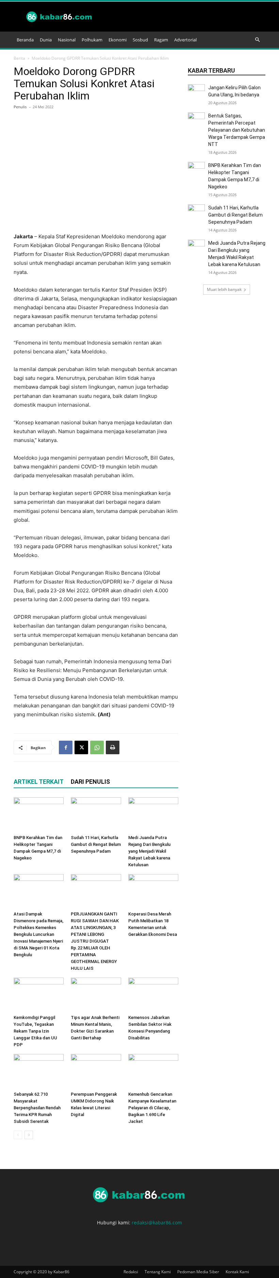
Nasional (67, 40)
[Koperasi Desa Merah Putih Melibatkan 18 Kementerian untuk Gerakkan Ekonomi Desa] (153, 891)
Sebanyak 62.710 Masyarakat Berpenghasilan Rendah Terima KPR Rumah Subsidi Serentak (37, 1108)
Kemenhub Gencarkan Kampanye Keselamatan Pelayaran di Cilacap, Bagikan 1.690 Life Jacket (152, 1108)
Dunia (46, 40)
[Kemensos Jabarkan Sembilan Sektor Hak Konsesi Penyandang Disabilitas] (153, 995)
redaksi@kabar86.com (157, 1222)
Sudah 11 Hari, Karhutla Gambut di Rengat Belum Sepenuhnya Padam (96, 844)
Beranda (25, 40)
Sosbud (140, 40)
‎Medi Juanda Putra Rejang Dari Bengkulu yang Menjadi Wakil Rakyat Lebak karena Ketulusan (149, 851)
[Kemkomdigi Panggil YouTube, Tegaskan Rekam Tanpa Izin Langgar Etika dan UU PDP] (39, 995)
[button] (257, 40)
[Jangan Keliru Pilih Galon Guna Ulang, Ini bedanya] (196, 92)
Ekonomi (118, 40)
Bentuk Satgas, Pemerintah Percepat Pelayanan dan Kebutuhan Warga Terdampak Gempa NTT (236, 130)
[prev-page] (18, 1135)
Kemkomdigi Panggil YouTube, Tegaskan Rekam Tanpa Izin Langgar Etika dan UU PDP (35, 1031)
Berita (19, 58)
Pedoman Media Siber (198, 1272)
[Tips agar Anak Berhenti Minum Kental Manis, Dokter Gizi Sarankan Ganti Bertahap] (96, 995)
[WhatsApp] (97, 747)
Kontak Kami (237, 1272)
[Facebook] (65, 747)
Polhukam (92, 40)
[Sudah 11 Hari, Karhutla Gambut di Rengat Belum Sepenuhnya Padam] (96, 814)
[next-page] (28, 1135)
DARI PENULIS (90, 781)
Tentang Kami (158, 1272)
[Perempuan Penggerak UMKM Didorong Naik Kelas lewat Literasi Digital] (96, 1071)
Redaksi (131, 1272)
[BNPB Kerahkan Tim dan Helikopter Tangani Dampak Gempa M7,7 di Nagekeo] (39, 814)
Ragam (161, 40)
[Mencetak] (112, 747)
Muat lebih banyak (224, 289)
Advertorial (185, 40)
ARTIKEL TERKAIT (39, 781)
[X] (81, 747)
